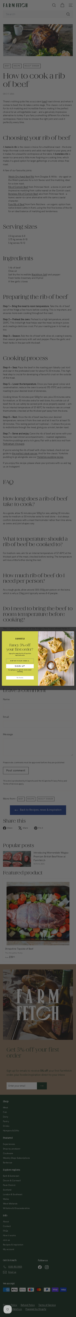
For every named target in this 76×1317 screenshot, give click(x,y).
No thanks (20, 678)
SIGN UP (20, 666)
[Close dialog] (71, 633)
